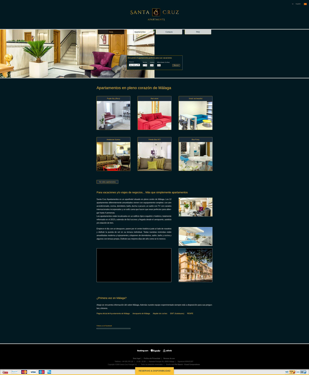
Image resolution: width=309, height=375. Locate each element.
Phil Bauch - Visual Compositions (187, 364)
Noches (145, 62)
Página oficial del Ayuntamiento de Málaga (113, 313)
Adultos (152, 62)
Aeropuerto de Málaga (141, 313)
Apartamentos (140, 32)
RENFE (190, 313)
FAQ (198, 32)
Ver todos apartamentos (107, 182)
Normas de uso (169, 358)
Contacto (169, 32)
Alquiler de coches (160, 313)
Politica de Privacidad (152, 358)
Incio (111, 32)
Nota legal (136, 358)
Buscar (176, 65)
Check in (131, 62)
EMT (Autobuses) (177, 313)
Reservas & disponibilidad (154, 371)
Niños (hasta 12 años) (163, 62)
